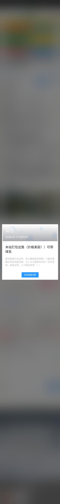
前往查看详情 (30, 275)
